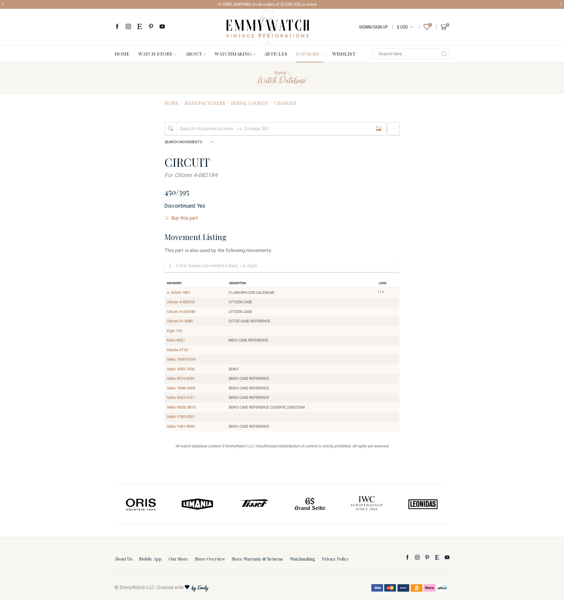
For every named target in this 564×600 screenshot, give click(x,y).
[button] (3, 4)
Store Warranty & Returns (257, 559)
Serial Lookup (249, 103)
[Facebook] (117, 27)
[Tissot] (254, 504)
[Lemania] (197, 504)
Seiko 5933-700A (181, 369)
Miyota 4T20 (177, 350)
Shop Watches (333, 4)
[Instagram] (128, 27)
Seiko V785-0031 (181, 416)
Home (122, 53)
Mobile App (150, 559)
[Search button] (444, 54)
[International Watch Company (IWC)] (366, 504)
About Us (123, 559)
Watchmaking (233, 53)
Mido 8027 (176, 340)
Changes (285, 103)
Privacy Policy (335, 559)
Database (308, 53)
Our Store (178, 559)
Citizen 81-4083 (180, 321)
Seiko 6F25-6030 (180, 378)
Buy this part (184, 218)
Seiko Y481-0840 (180, 426)
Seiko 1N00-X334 (181, 359)
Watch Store (155, 53)
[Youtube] (162, 27)
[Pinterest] (151, 27)
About (193, 53)
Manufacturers (204, 103)
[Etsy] (139, 27)
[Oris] (141, 504)
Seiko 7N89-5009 (181, 388)
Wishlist (343, 53)
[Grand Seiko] (310, 504)
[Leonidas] (422, 504)
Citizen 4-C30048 (181, 311)
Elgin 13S (174, 331)
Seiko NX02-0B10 (181, 407)
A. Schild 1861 (178, 292)
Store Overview (210, 559)
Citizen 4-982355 (181, 302)
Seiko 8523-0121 (180, 397)
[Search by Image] (378, 128)
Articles (275, 53)
